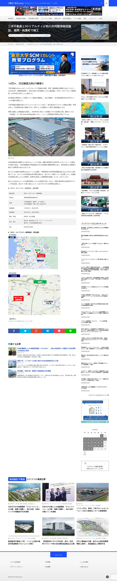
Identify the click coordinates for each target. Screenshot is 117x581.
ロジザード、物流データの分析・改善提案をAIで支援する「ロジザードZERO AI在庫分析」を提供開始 (94, 371)
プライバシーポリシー (16, 566)
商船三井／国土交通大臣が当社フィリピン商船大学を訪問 (94, 355)
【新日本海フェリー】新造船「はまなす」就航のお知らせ (94, 244)
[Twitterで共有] (25, 331)
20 (95, 445)
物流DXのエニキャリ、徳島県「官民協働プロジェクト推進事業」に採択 (94, 363)
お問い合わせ (84, 566)
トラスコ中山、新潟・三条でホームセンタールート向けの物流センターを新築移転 (92, 509)
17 (85, 445)
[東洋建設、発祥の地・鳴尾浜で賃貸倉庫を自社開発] (12, 374)
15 (101, 442)
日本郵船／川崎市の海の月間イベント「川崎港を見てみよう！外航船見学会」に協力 (94, 379)
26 (91, 449)
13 (95, 442)
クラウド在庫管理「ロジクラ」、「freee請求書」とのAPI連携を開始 (94, 321)
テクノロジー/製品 (46, 18)
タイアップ (92, 18)
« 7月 (84, 454)
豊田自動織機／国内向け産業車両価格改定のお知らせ (94, 236)
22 (101, 445)
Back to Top (58, 555)
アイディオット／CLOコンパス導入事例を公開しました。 (94, 260)
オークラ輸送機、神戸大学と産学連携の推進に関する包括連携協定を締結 (94, 304)
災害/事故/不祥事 (33, 18)
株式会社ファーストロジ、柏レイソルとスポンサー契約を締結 (94, 252)
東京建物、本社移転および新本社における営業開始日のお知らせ (94, 228)
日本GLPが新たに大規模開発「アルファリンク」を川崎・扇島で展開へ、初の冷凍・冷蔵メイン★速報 (58, 509)
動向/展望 (19, 503)
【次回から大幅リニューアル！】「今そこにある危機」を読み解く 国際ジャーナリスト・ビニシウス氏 (94, 122)
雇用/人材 (57, 18)
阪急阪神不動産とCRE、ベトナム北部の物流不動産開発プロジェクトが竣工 (24, 542)
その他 (100, 18)
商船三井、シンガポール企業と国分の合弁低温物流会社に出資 (37, 361)
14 (98, 442)
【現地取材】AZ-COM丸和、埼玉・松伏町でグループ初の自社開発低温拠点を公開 (58, 542)
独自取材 (10, 18)
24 (85, 449)
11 (88, 442)
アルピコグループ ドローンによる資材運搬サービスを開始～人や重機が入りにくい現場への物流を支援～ (94, 313)
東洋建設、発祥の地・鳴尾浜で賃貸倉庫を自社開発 (34, 371)
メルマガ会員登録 (15, 562)
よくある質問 (84, 562)
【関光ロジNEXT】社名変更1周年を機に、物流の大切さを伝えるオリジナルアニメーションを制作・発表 (94, 339)
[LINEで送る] (70, 331)
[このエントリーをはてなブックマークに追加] (47, 331)
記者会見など (31, 503)
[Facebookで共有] (14, 331)
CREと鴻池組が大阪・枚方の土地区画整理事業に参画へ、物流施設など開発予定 (92, 542)
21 (98, 445)
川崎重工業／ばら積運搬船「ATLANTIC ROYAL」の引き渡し (94, 387)
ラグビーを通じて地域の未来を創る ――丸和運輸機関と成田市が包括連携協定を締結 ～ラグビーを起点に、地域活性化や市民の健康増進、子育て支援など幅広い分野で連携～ (95, 269)
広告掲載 (47, 562)
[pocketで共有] (59, 331)
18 (88, 445)
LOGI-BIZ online (17, 577)
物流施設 (46, 35)
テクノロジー (81, 505)
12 (91, 442)
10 (85, 442)
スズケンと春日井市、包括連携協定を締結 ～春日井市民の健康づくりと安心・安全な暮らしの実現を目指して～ (95, 279)
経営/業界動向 (67, 18)
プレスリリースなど (39, 35)
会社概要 (47, 566)
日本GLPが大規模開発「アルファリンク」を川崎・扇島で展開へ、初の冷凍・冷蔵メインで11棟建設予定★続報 (24, 509)
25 (88, 449)
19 (91, 445)
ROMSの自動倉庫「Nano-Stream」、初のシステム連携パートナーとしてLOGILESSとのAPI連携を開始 (94, 296)
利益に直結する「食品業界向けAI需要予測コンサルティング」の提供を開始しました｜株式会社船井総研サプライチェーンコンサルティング (94, 330)
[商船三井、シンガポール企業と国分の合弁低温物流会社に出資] (12, 364)
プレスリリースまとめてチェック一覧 (99, 395)
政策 (85, 18)
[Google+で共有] (36, 331)
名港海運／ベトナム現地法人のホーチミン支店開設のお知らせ (94, 287)
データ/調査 (77, 18)
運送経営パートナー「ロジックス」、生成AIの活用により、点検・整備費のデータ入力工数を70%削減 (95, 348)
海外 (29, 538)
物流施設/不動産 (21, 18)
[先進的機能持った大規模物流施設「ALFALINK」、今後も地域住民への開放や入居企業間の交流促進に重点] (12, 351)
